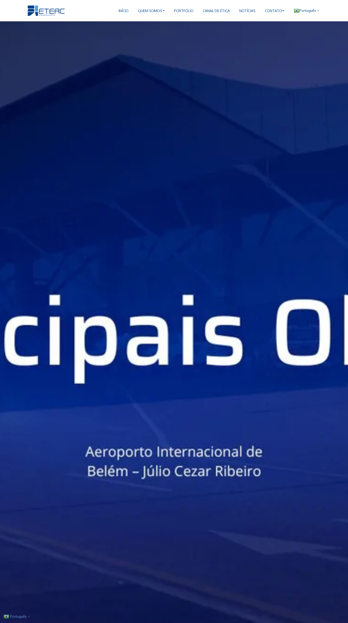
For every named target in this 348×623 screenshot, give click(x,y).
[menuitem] (123, 10)
